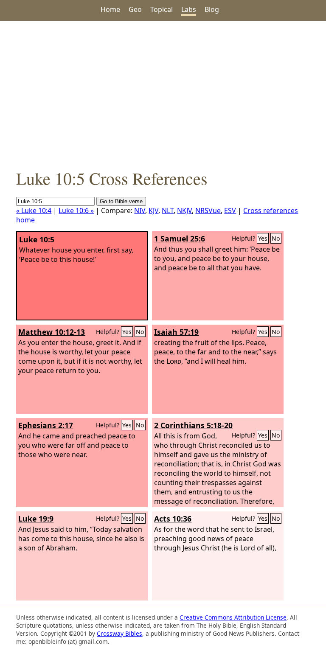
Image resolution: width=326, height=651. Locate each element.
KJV (153, 210)
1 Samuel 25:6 (179, 238)
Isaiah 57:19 (176, 332)
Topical (161, 9)
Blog (212, 9)
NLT (168, 210)
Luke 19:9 (35, 519)
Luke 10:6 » (76, 210)
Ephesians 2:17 (45, 425)
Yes (262, 238)
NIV (139, 210)
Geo (135, 9)
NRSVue (208, 210)
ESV (230, 210)
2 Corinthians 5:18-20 (193, 425)
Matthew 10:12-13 (51, 332)
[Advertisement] (163, 93)
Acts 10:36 (172, 519)
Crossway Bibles (119, 633)
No (276, 238)
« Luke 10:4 (33, 210)
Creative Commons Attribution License (233, 617)
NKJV (184, 210)
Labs (188, 9)
